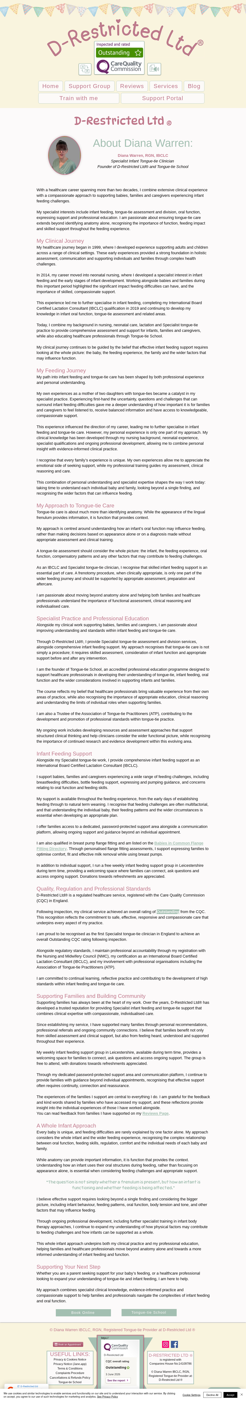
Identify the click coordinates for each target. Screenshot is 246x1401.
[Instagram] (165, 1344)
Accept (230, 1395)
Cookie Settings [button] (191, 1395)
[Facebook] (174, 1344)
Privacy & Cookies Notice (70, 1359)
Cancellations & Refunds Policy (70, 1377)
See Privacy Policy (107, 1396)
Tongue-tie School (70, 1382)
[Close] (242, 1395)
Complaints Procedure (70, 1373)
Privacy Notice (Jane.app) (69, 1364)
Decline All (212, 1395)
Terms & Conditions (69, 1368)
